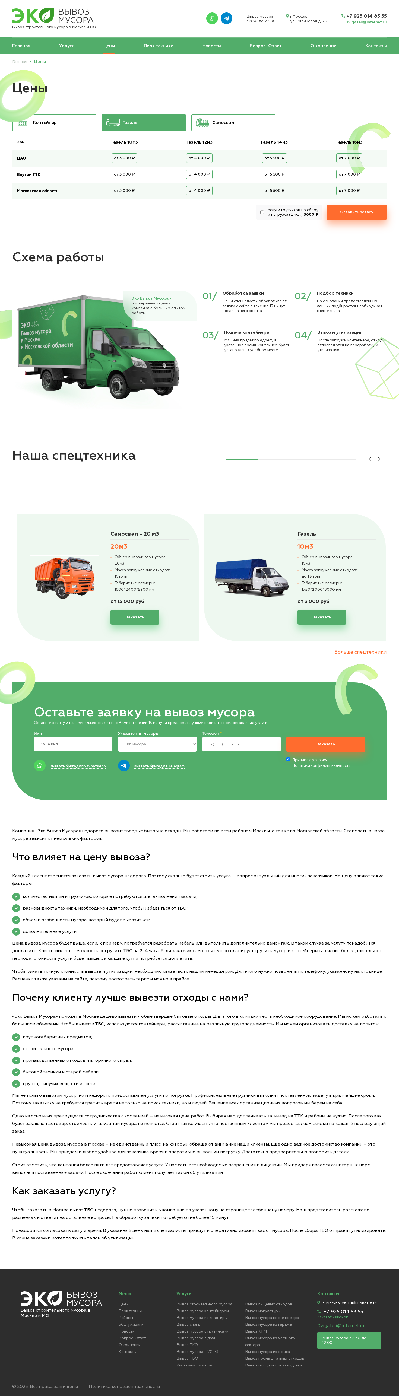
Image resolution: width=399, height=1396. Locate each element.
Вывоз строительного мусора (204, 1304)
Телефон (212, 733)
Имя (38, 733)
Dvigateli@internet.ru (366, 22)
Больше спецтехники (360, 652)
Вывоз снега (188, 1324)
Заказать (295, 733)
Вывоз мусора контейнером (202, 1311)
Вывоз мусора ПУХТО (197, 1351)
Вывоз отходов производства (273, 1365)
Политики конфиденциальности (322, 766)
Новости (211, 46)
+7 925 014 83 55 (366, 16)
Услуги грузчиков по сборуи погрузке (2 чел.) (293, 212)
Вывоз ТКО (187, 1345)
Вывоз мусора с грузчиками (202, 1331)
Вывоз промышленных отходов (274, 1358)
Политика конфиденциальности (124, 1386)
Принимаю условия (322, 763)
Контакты (376, 46)
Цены (109, 46)
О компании (324, 46)
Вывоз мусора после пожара (272, 1317)
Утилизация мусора (194, 1365)
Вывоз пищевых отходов (268, 1304)
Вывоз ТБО (187, 1358)
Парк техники (158, 46)
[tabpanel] (108, 577)
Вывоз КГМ (256, 1331)
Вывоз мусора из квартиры (201, 1317)
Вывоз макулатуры (263, 1311)
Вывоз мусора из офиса (267, 1351)
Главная (21, 46)
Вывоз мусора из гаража (268, 1324)
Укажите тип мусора (138, 733)
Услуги (67, 46)
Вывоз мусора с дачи (196, 1338)
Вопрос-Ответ (266, 46)
